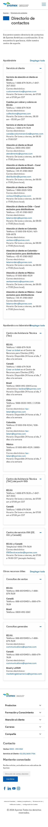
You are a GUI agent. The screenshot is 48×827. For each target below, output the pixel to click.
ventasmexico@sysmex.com (20, 281)
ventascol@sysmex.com (18, 240)
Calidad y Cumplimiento (24, 801)
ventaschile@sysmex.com (18, 196)
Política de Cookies (15, 804)
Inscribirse (10, 779)
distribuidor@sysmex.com (18, 176)
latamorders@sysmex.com (19, 218)
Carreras (9, 726)
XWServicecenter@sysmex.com (21, 552)
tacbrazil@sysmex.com (30, 388)
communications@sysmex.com (21, 646)
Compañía (10, 734)
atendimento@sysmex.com (19, 153)
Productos (10, 705)
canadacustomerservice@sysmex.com (24, 133)
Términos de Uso (37, 801)
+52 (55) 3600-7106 (27, 753)
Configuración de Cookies (30, 804)
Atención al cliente (14, 719)
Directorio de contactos (19, 13)
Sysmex (6, 13)
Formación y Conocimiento (19, 712)
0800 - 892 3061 (16, 749)
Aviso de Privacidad (9, 801)
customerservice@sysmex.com (21, 91)
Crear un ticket (13, 350)
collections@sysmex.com (18, 113)
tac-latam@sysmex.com (17, 410)
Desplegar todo (37, 60)
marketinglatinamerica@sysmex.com (24, 673)
